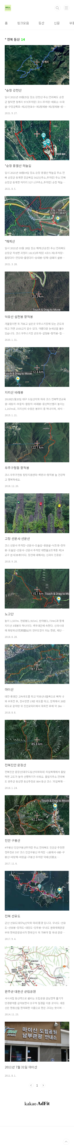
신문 (57, 23)
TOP (66, 1142)
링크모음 (23, 23)
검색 (57, 8)
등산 (41, 23)
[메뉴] (66, 8)
